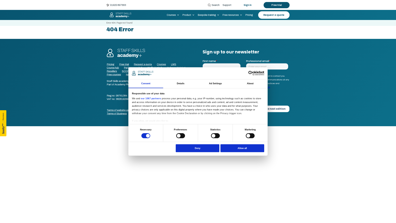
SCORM (126, 71)
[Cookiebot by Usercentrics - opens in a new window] (250, 73)
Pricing (249, 15)
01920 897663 (118, 5)
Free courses (114, 74)
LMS (173, 64)
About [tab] (250, 83)
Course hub (113, 67)
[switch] (180, 135)
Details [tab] (180, 83)
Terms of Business (117, 113)
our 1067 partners (151, 98)
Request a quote (273, 15)
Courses (171, 15)
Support (227, 5)
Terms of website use (118, 110)
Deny (197, 148)
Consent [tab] (146, 83)
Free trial (276, 5)
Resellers (112, 71)
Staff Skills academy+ (119, 15)
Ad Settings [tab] (215, 83)
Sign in (248, 5)
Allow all (242, 148)
